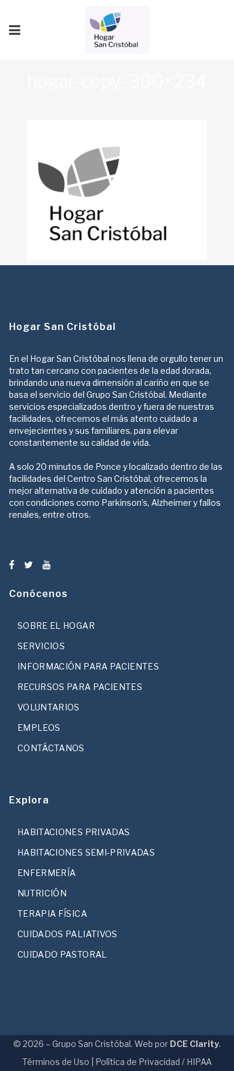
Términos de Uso (55, 1062)
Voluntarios (48, 707)
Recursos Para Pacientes (79, 687)
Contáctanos (51, 748)
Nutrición (42, 893)
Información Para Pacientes (88, 666)
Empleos (38, 727)
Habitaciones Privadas (73, 832)
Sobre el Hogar (56, 625)
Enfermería (46, 873)
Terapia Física (52, 913)
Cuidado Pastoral (62, 954)
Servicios (41, 646)
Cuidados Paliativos (67, 934)
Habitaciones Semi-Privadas (86, 852)
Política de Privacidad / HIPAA (153, 1062)
